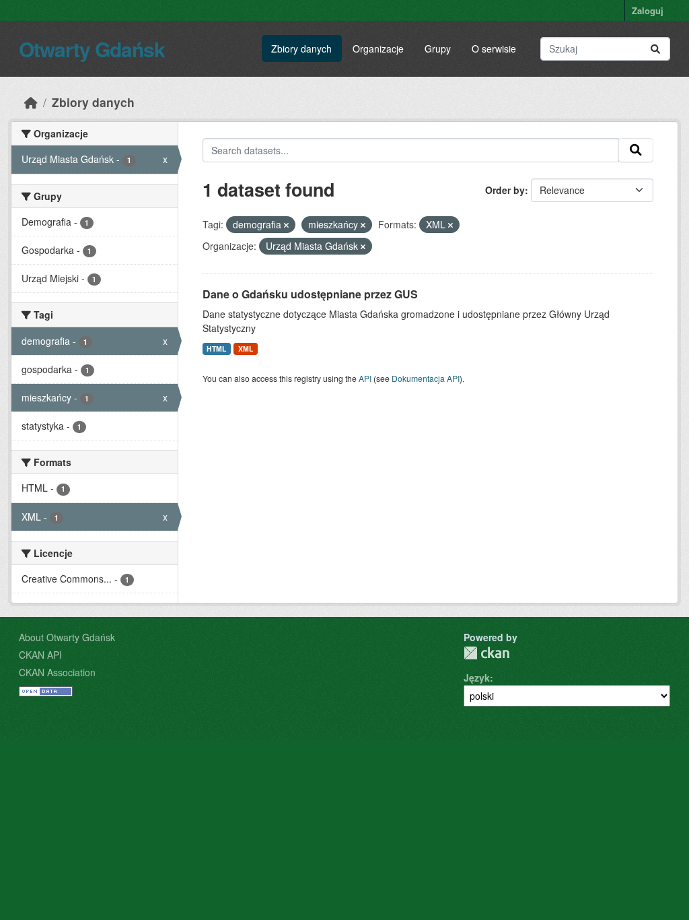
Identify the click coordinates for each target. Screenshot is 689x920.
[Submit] (655, 49)
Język (477, 677)
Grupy (438, 48)
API (365, 378)
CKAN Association (57, 672)
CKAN (486, 653)
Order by (505, 190)
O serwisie (494, 48)
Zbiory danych (301, 48)
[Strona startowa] (31, 102)
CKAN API (40, 654)
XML (245, 348)
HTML (216, 348)
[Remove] (286, 225)
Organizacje (378, 48)
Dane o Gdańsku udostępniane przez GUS (310, 294)
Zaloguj (647, 10)
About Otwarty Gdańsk (67, 637)
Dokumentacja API (426, 378)
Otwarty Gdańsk (92, 48)
